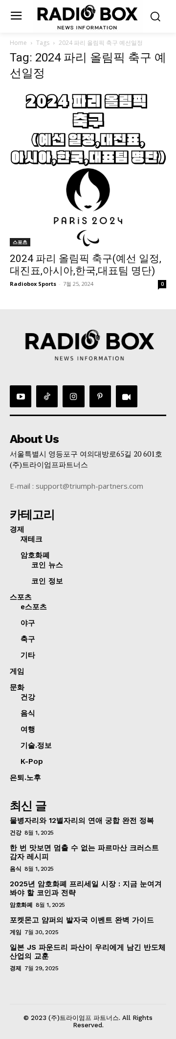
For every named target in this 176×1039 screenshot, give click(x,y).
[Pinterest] (100, 396)
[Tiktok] (47, 396)
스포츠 (20, 242)
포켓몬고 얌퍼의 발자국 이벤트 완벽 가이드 (82, 920)
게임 (15, 932)
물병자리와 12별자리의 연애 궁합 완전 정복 (82, 820)
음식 (15, 868)
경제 (15, 968)
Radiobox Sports (33, 283)
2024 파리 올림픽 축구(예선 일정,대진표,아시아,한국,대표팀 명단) (85, 265)
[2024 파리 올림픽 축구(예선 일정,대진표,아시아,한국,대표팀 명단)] (88, 168)
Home (18, 43)
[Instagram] (73, 396)
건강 (15, 832)
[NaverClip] (126, 396)
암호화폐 (21, 904)
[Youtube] (20, 396)
